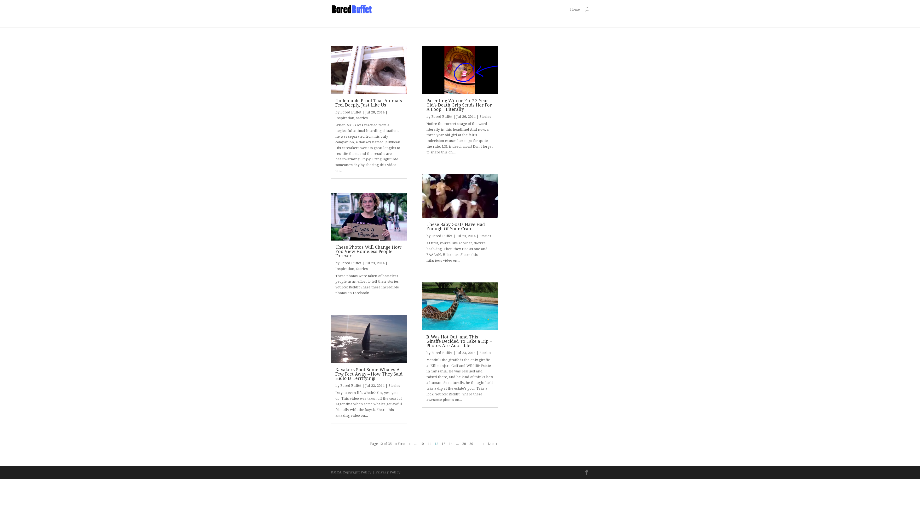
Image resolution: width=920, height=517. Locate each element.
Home (575, 9)
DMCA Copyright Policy (351, 472)
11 (429, 444)
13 (443, 444)
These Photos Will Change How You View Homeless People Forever (368, 251)
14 (451, 444)
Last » (492, 444)
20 (464, 444)
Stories (362, 118)
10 (422, 444)
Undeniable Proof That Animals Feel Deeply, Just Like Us (368, 102)
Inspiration (344, 118)
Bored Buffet (350, 112)
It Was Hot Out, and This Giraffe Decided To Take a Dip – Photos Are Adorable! (459, 341)
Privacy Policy (387, 472)
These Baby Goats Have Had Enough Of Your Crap (455, 226)
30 (471, 444)
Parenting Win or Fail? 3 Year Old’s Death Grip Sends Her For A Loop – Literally (459, 105)
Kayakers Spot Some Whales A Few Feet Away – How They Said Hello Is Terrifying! (368, 374)
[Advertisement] (472, 15)
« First (400, 444)
